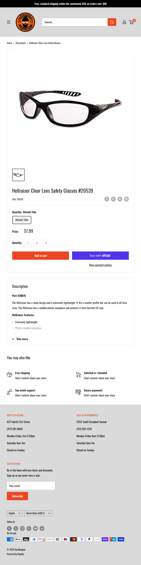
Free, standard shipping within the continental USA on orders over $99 (71, 4)
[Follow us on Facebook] (9, 528)
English (12, 513)
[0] (131, 22)
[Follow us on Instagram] (22, 528)
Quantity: (17, 243)
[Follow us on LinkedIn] (42, 528)
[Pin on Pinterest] (113, 198)
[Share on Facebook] (106, 198)
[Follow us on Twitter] (15, 528)
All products (20, 43)
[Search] (112, 22)
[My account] (124, 22)
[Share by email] (126, 198)
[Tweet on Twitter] (119, 198)
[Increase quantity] (46, 242)
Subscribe (17, 496)
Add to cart (41, 256)
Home (9, 43)
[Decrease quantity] (27, 242)
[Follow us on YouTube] (35, 528)
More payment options (100, 265)
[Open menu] (8, 22)
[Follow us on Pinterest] (28, 528)
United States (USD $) (35, 513)
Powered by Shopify (15, 554)
